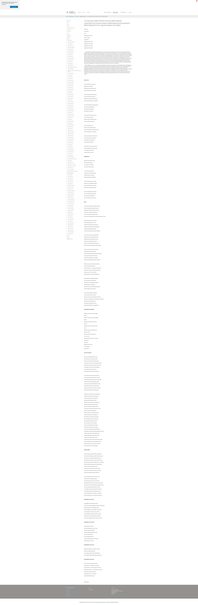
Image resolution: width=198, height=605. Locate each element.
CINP (68, 589)
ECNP (69, 592)
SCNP (69, 593)
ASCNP (69, 595)
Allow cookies (14, 6)
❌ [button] (197, 0)
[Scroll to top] (195, 602)
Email (112, 594)
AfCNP (69, 594)
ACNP (69, 590)
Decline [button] (5, 6)
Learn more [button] (4, 4)
